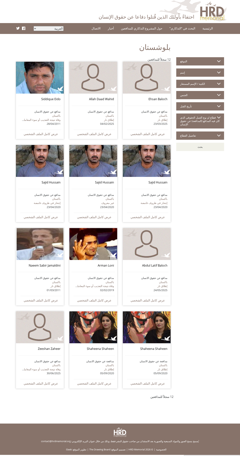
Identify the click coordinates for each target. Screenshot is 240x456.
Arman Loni (106, 265)
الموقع (183, 61)
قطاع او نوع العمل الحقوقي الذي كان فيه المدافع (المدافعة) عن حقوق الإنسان (200, 121)
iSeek (69, 449)
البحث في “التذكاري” (182, 28)
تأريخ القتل (186, 106)
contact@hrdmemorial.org (56, 441)
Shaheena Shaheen (153, 349)
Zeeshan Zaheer (49, 349)
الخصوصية (161, 449)
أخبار (111, 28)
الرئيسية (207, 28)
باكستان (163, 115)
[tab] (200, 62)
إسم (182, 72)
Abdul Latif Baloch (154, 265)
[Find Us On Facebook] (23, 28)
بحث (200, 147)
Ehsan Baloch (157, 99)
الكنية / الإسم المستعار (192, 84)
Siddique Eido (51, 99)
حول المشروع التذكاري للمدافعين (141, 28)
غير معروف (107, 203)
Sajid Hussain (157, 182)
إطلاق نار (162, 120)
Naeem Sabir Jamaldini (45, 265)
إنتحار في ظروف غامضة (154, 203)
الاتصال (96, 28)
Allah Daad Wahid (101, 99)
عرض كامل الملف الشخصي (147, 134)
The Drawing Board (99, 449)
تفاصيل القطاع (188, 135)
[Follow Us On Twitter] (18, 28)
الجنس (184, 95)
